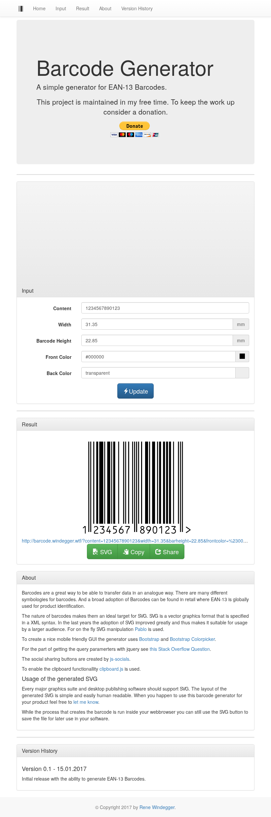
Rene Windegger (156, 807)
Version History (137, 8)
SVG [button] (105, 551)
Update (138, 391)
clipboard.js (111, 668)
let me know (85, 701)
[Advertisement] (135, 234)
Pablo (141, 629)
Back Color (59, 373)
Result (82, 8)
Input (61, 8)
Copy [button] (136, 551)
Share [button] (170, 551)
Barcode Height (53, 340)
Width (64, 324)
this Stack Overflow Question (180, 649)
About (105, 8)
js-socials (119, 658)
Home (39, 8)
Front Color (58, 357)
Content (62, 308)
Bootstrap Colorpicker (192, 639)
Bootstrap (149, 639)
